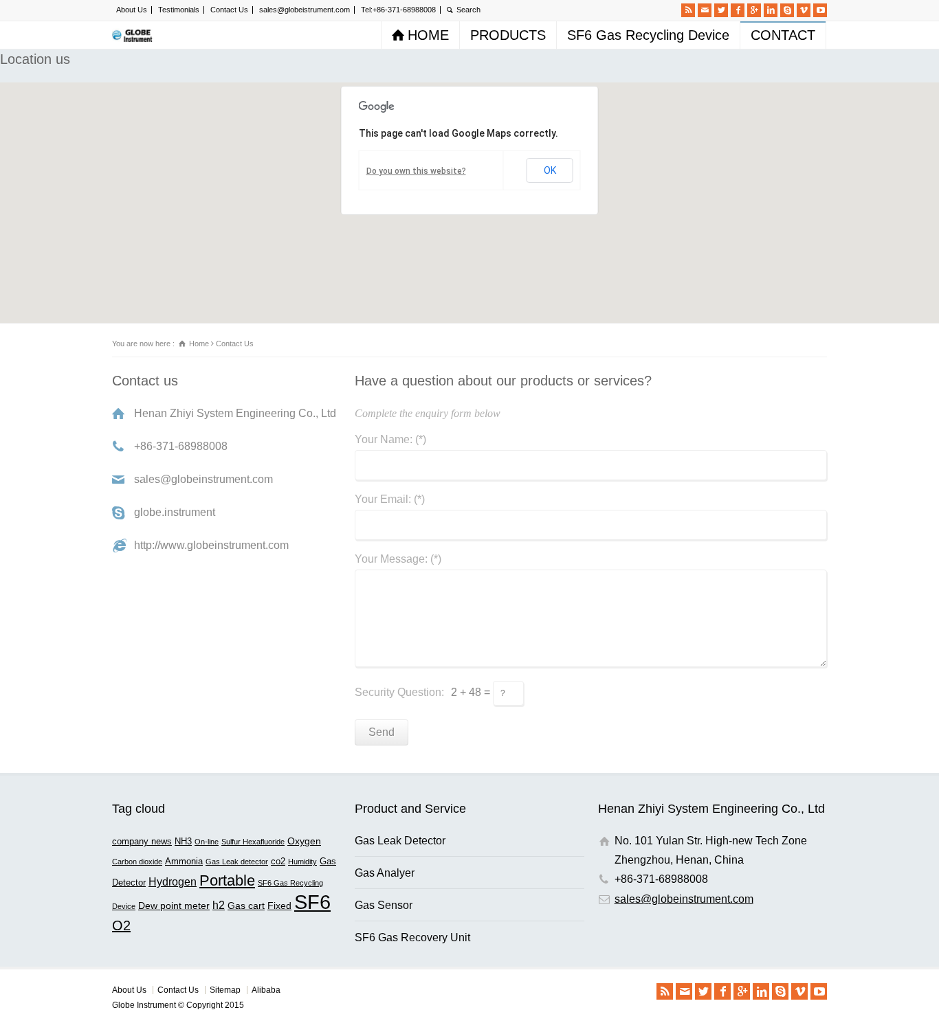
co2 (278, 861)
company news (142, 841)
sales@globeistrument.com (304, 9)
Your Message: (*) (398, 559)
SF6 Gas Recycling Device (648, 35)
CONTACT (783, 35)
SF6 (312, 901)
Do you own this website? (416, 171)
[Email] (704, 10)
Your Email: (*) (390, 499)
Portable (227, 880)
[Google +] (754, 10)
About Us (131, 9)
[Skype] (787, 10)
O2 (121, 925)
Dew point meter (174, 905)
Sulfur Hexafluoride (253, 842)
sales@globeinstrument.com (684, 899)
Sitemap (225, 990)
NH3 (183, 841)
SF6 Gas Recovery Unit (412, 937)
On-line (207, 842)
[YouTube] (820, 10)
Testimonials (178, 9)
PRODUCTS (508, 35)
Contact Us (229, 9)
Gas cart (246, 905)
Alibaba (266, 990)
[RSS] (688, 10)
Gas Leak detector (237, 861)
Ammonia (184, 861)
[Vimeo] (803, 10)
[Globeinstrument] (133, 35)
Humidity (302, 861)
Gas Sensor (383, 905)
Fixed (279, 905)
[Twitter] (721, 10)
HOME (428, 35)
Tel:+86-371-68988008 (398, 9)
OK (550, 170)
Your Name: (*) (390, 439)
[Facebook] (737, 10)
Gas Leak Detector (400, 840)
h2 (218, 905)
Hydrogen (172, 881)
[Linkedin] (770, 10)
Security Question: (399, 692)
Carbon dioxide (137, 861)
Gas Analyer (385, 873)
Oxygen (304, 840)
